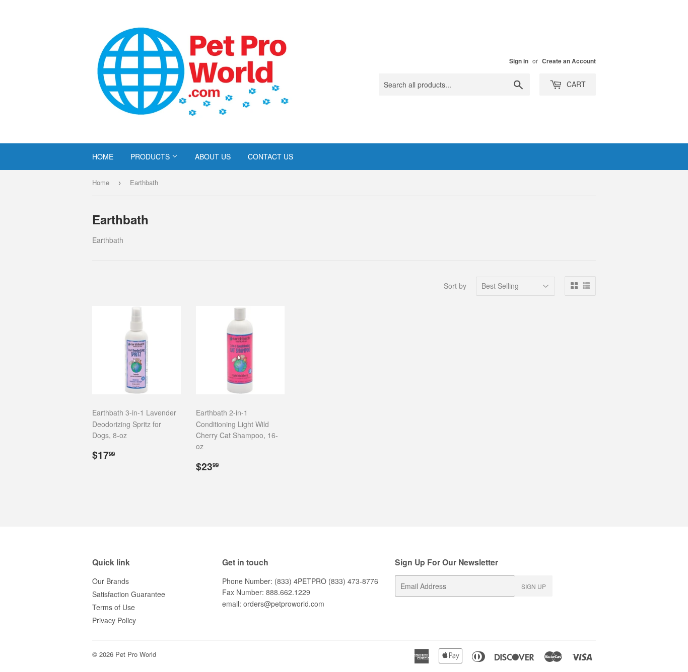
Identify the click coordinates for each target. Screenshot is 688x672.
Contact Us (270, 156)
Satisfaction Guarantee (128, 594)
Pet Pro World (135, 654)
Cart (575, 84)
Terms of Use (113, 607)
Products (151, 156)
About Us (213, 156)
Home (102, 156)
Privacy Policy (114, 620)
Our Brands (110, 581)
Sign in (518, 61)
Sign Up (533, 586)
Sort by (455, 286)
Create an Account (569, 61)
